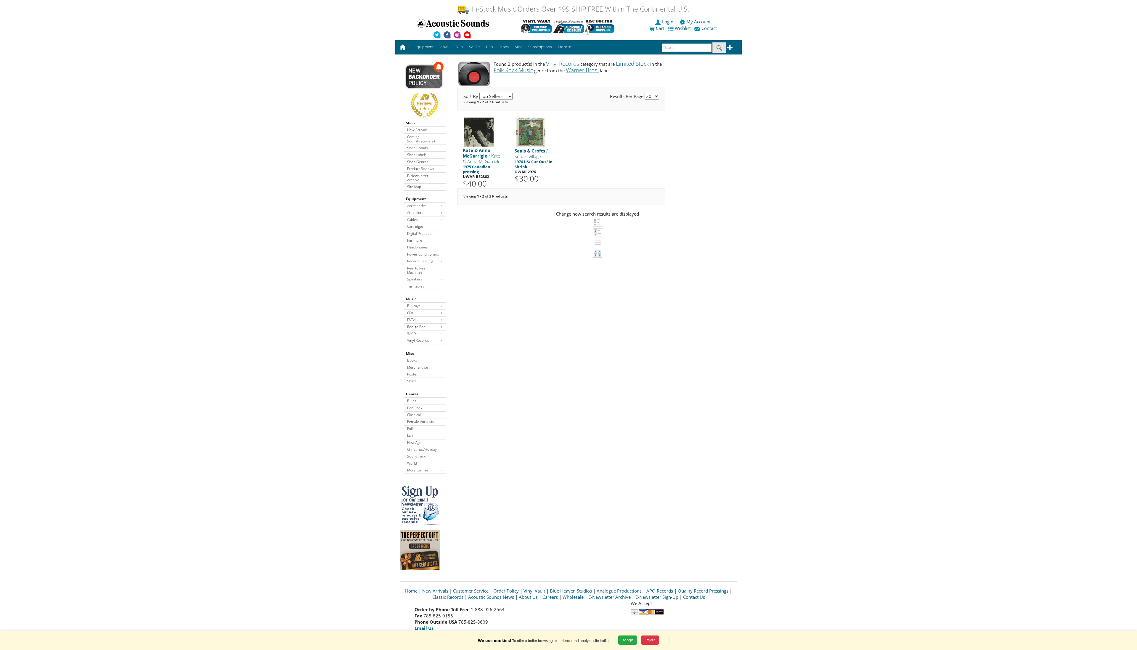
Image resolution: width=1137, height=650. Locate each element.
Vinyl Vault (534, 591)
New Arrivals (417, 129)
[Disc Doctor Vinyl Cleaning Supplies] (600, 26)
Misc (410, 353)
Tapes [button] (504, 46)
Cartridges (415, 226)
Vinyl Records (418, 340)
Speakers (414, 279)
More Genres (418, 470)
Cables (412, 219)
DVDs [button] (458, 46)
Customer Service (471, 591)
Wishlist (683, 28)
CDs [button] (489, 46)
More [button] (563, 46)
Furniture (414, 240)
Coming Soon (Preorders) (421, 138)
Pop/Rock (414, 407)
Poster (412, 374)
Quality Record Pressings (703, 591)
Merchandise (417, 367)
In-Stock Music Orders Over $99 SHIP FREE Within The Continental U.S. (579, 9)
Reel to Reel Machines (416, 270)
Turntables (415, 286)
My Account (698, 22)
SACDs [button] (474, 46)
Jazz (410, 435)
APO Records (659, 591)
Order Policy (506, 591)
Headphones (417, 247)
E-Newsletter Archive (417, 177)
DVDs (411, 319)
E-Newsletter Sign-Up (656, 597)
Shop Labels (417, 154)
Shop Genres (417, 161)
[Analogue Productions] (568, 26)
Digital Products (419, 233)
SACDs (412, 333)
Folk (410, 428)
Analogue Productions (619, 591)
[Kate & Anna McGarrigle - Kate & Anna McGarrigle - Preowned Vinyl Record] (479, 131)
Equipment (416, 198)
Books (412, 360)
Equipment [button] (424, 46)
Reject (650, 640)
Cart (659, 28)
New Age (414, 442)
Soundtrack (416, 456)
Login (668, 22)
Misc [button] (518, 46)
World (412, 463)
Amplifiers (415, 212)
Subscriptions (540, 46)
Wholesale (573, 597)
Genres (412, 394)
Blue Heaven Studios (571, 591)
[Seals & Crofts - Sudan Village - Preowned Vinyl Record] (531, 132)
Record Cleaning (420, 261)
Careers (550, 597)
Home (411, 591)
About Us (528, 597)
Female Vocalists (420, 421)
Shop (410, 123)
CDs (410, 312)
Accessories (417, 205)
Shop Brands (417, 147)
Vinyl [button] (443, 46)
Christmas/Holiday (422, 449)
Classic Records (447, 597)
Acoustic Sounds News (491, 597)
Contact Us (694, 597)
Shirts (412, 380)
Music (411, 298)
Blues (411, 400)
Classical (414, 414)
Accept (628, 640)
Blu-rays (413, 305)
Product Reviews (420, 168)
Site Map (414, 186)
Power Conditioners (423, 254)
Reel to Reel (416, 326)
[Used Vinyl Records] (536, 26)
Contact (709, 28)
